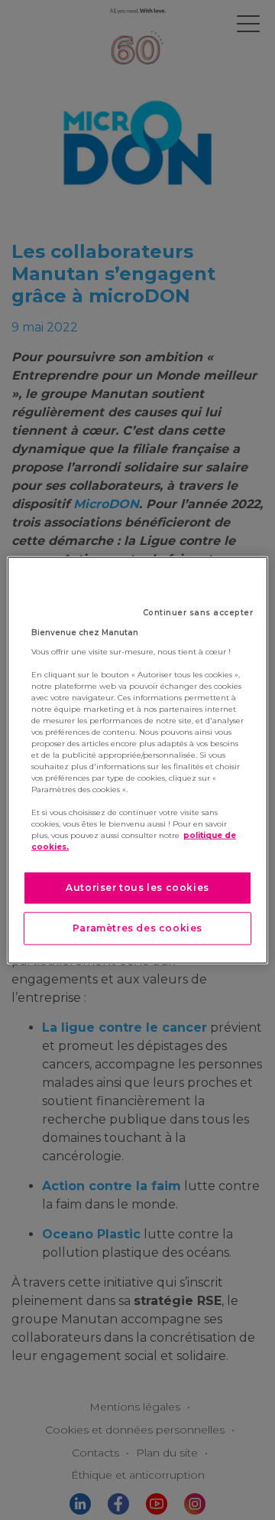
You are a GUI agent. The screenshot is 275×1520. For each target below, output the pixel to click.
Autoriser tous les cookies (137, 887)
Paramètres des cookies (137, 928)
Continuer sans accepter (198, 613)
